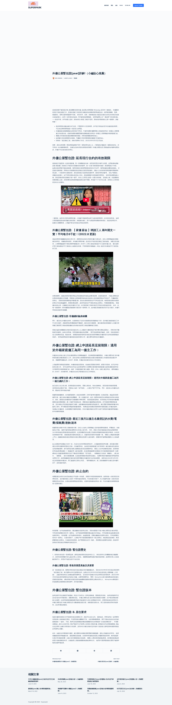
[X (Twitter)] (77, 650)
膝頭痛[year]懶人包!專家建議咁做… (39, 689)
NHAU (121, 5)
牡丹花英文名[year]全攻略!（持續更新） (130, 689)
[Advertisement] (86, 38)
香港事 (75, 78)
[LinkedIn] (111, 650)
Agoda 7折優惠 (138, 5)
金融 (116, 5)
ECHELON (127, 5)
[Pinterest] (94, 650)
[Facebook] (60, 650)
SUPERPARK (34, 7)
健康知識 (106, 5)
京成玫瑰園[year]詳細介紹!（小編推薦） (71, 679)
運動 (112, 5)
